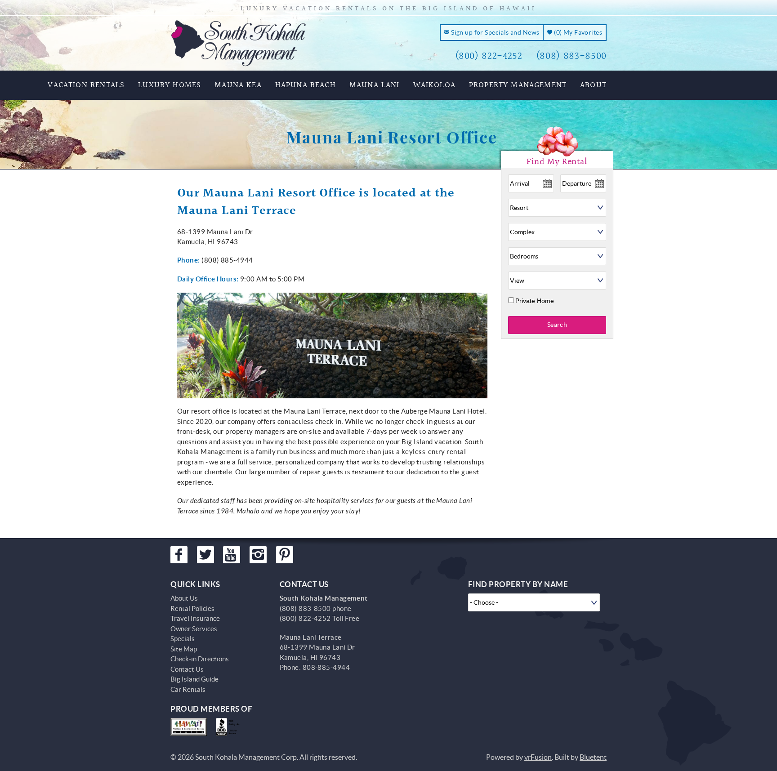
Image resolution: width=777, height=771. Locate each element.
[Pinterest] (284, 554)
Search (557, 324)
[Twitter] (205, 554)
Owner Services (193, 629)
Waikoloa (434, 85)
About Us (184, 598)
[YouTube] (231, 554)
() (577, 32)
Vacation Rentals (86, 85)
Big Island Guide (194, 679)
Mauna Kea (238, 85)
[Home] (238, 42)
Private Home (534, 301)
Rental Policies (192, 608)
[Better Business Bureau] (229, 727)
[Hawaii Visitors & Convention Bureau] (188, 727)
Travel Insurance (195, 618)
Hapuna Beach (305, 85)
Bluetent (593, 757)
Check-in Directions (199, 659)
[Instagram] (258, 554)
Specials (182, 638)
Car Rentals (187, 689)
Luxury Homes (169, 85)
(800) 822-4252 (488, 56)
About (593, 85)
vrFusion (538, 757)
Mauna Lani (374, 85)
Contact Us (187, 669)
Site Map (183, 649)
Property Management (518, 85)
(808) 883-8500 (571, 56)
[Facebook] (179, 554)
